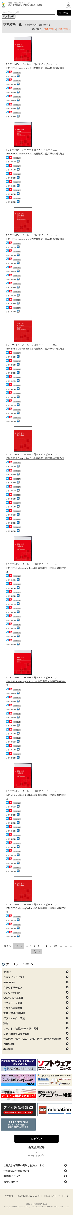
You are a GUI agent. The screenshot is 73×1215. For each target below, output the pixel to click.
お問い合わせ (11, 1181)
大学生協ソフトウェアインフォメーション (22, 5)
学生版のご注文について (17, 1170)
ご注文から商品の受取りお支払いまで (24, 1165)
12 (66, 945)
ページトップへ (36, 1155)
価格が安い (50, 29)
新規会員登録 (36, 1147)
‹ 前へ (18, 945)
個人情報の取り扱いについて (28, 1196)
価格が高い (64, 29)
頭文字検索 (8, 16)
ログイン (68, 5)
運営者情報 (9, 1196)
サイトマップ (63, 1196)
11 (60, 945)
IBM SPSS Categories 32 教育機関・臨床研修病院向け (35, 239)
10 (55, 945)
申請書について (12, 1176)
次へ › (36, 951)
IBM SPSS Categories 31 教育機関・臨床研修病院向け (35, 68)
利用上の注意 (49, 1196)
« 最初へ (6, 945)
